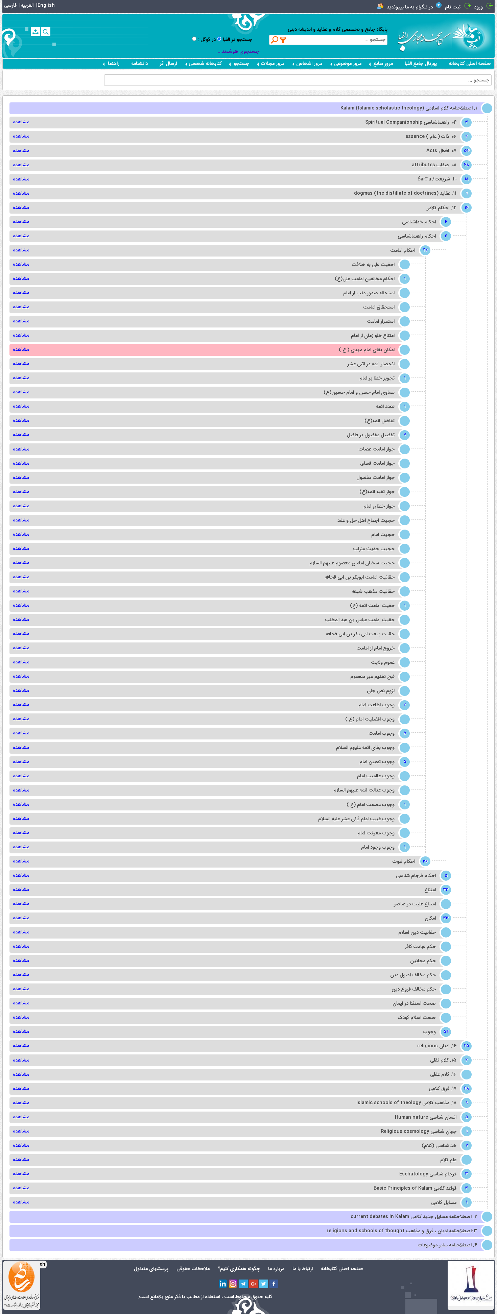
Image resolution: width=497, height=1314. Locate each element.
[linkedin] (223, 1284)
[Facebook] (273, 1284)
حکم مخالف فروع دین (414, 989)
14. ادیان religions (441, 1046)
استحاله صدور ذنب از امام (369, 293)
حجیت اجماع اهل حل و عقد (366, 521)
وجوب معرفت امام (376, 833)
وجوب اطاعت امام (381, 705)
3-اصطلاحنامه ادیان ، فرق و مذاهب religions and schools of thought (402, 1231)
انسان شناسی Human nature (430, 1117)
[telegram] (243, 1284)
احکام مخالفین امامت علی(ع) (369, 279)
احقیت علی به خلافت (373, 265)
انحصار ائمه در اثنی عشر (371, 364)
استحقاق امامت (379, 307)
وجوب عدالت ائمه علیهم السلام (364, 790)
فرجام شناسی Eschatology (432, 1174)
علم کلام (448, 1160)
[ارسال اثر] (35, 31)
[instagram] (233, 1284)
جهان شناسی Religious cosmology (423, 1132)
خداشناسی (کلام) (444, 1146)
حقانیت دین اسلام (417, 932)
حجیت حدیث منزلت (374, 549)
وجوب (434, 1032)
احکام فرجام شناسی (421, 876)
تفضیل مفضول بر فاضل (375, 435)
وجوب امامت (386, 733)
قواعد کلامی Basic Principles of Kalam (420, 1188)
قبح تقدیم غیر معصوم (372, 677)
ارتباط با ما (302, 1269)
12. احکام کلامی (445, 208)
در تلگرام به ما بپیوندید (410, 7)
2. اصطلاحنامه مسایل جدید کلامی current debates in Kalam (414, 1217)
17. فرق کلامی (447, 1089)
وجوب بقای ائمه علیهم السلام (365, 748)
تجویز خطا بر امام (381, 378)
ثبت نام (452, 7)
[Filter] (283, 39)
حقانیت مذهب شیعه (373, 591)
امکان (435, 918)
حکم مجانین (423, 961)
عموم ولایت (383, 662)
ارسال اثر (168, 64)
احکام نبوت (409, 862)
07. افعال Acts (446, 151)
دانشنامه (139, 64)
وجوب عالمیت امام (376, 776)
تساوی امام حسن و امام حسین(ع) (359, 392)
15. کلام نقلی (448, 1060)
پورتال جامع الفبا (421, 64)
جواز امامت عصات (377, 449)
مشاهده (21, 122)
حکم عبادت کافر (420, 947)
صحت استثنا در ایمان (414, 1003)
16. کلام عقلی (443, 1074)
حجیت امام (383, 535)
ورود (478, 7)
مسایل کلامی (448, 1203)
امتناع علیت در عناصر (415, 904)
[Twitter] (263, 1284)
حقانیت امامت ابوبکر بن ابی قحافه (360, 577)
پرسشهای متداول (151, 1269)
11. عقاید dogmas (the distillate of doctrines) (410, 193)
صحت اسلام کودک (417, 1018)
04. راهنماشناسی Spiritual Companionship (415, 122)
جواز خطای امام (379, 506)
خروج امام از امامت (375, 648)
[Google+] (253, 1284)
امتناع (435, 890)
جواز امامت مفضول (375, 478)
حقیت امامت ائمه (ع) (377, 606)
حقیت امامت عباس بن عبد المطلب (360, 620)
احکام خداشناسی (424, 222)
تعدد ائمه (390, 407)
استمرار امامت (381, 321)
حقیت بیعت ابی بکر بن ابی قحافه (360, 634)
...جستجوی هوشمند (238, 51)
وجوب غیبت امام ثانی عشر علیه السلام (356, 819)
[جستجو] (45, 31)
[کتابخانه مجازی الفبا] (473, 36)
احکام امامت (407, 250)
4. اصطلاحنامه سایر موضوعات (447, 1245)
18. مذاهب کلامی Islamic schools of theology (411, 1103)
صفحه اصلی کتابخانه (470, 64)
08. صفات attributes (439, 165)
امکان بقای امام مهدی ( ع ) (367, 350)
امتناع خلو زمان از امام (373, 336)
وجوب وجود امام (382, 847)
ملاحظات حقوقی (193, 1269)
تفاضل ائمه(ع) (379, 421)
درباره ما (276, 1269)
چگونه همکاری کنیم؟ (239, 1269)
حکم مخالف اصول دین (413, 975)
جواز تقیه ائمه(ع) (377, 492)
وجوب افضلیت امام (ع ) (370, 719)
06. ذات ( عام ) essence (435, 137)
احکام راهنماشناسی (422, 236)
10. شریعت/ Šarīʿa (442, 179)
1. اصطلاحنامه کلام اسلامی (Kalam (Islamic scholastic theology (408, 108)
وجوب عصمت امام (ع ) (375, 805)
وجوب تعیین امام (381, 762)
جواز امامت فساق (377, 463)
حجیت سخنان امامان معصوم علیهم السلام (352, 563)
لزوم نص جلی (381, 691)
